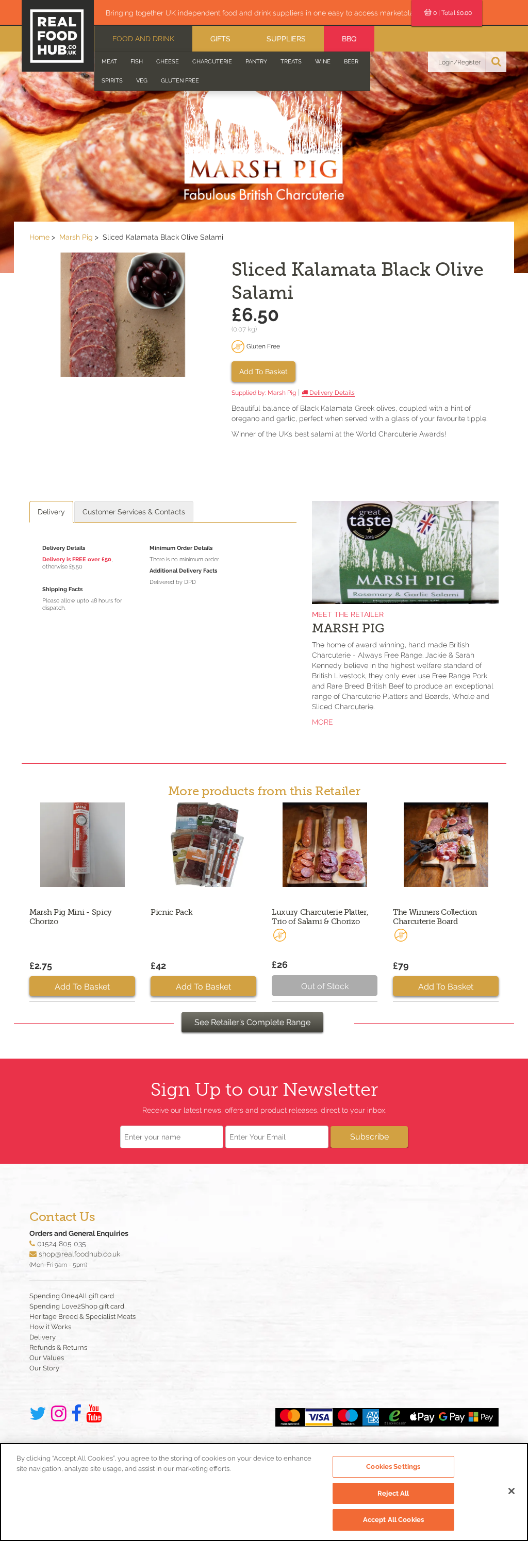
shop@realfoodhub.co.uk (79, 1254)
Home (39, 237)
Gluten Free (180, 80)
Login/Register (459, 62)
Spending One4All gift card (71, 1296)
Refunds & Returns (58, 1347)
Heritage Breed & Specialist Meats (82, 1316)
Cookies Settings (393, 1466)
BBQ (349, 39)
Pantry (256, 61)
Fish (136, 61)
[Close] (511, 1491)
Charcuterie (212, 61)
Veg (141, 80)
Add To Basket (263, 371)
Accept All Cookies (393, 1519)
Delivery (51, 512)
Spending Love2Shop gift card (76, 1306)
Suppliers (286, 39)
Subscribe (369, 1137)
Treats (291, 61)
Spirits (112, 80)
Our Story (44, 1368)
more (322, 722)
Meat (109, 61)
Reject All (393, 1493)
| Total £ (452, 12)
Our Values (46, 1358)
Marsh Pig (76, 237)
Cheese (167, 61)
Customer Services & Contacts (133, 512)
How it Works (50, 1327)
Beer (351, 61)
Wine (323, 61)
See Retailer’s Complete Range (252, 1022)
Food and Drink (143, 39)
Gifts (220, 39)
